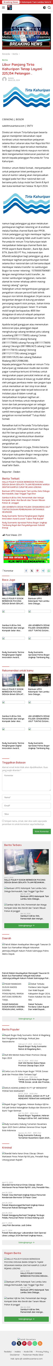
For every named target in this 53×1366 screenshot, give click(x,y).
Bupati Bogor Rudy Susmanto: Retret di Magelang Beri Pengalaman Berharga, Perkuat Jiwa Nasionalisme (33, 1047)
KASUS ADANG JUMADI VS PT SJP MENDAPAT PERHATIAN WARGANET (34, 1097)
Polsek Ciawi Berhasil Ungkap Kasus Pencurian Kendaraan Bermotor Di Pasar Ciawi (24, 1196)
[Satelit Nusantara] (9, 7)
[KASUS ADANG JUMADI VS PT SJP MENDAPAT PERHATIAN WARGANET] (26, 1089)
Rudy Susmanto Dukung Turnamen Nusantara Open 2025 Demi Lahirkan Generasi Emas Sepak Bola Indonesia (33, 1136)
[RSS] (40, 1343)
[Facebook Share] (26, 571)
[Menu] (4, 7)
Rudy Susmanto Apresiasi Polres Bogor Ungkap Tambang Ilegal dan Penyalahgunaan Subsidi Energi (24, 525)
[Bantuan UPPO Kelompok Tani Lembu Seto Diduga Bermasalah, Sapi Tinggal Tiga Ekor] (39, 589)
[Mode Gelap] (44, 7)
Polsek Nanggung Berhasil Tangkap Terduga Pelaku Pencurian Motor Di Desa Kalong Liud (23, 1216)
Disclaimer (15, 1355)
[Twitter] (19, 1343)
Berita (5, 60)
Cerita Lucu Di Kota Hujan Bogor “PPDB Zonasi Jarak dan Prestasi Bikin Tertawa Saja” (34, 1080)
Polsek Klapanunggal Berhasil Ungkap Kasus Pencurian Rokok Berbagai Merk (23, 1206)
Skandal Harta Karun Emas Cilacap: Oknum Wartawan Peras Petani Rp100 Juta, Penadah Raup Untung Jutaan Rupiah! (26, 1186)
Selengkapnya (26, 925)
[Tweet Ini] (32, 571)
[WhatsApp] (35, 1343)
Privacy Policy (42, 1351)
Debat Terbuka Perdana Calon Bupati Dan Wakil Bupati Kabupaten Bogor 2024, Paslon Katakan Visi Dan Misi (39, 1007)
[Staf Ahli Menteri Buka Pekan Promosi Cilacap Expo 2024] (26, 1056)
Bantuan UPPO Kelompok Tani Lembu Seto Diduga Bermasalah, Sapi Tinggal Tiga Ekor (25, 492)
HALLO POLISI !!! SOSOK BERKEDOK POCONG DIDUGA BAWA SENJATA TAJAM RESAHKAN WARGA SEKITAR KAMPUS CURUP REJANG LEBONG (26, 484)
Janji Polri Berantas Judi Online (16, 1225)
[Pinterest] (24, 1343)
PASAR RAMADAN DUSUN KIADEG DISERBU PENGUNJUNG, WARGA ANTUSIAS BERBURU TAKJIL (13, 1007)
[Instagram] (29, 1343)
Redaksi (11, 78)
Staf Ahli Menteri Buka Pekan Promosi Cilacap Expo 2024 (31, 1064)
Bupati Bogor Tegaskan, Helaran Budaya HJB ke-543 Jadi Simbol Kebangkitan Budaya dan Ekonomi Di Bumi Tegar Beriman (33, 1116)
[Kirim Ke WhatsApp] (49, 571)
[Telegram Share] (43, 571)
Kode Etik (28, 1351)
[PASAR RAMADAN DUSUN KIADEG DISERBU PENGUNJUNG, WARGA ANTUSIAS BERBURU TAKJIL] (13, 991)
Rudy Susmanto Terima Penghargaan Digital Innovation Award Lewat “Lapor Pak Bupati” (23, 517)
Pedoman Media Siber (33, 1355)
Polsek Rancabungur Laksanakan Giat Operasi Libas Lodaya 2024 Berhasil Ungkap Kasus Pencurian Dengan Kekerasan (24, 1234)
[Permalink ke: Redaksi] (4, 79)
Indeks (18, 1351)
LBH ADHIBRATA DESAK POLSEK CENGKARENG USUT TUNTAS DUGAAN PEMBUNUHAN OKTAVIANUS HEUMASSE (26, 509)
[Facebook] (14, 1343)
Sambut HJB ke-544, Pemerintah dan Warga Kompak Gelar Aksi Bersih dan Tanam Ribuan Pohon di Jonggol (23, 500)
